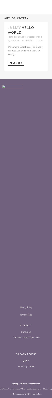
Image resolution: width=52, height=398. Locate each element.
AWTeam (15, 40)
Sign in (26, 361)
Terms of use (26, 315)
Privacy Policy (25, 307)
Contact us (26, 332)
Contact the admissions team (26, 337)
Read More (16, 63)
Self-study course (26, 366)
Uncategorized (34, 37)
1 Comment (27, 40)
